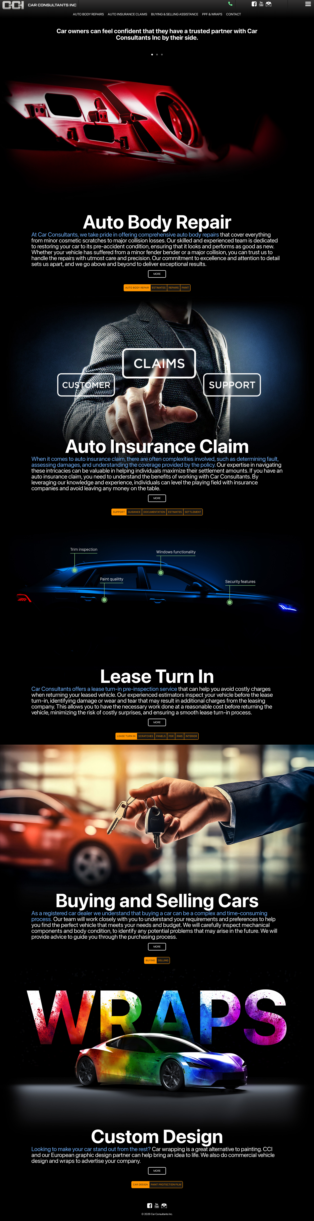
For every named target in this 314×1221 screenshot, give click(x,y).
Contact (233, 14)
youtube (261, 3)
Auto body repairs (88, 14)
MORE (157, 273)
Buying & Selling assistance (174, 14)
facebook (254, 3)
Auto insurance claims (127, 14)
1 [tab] (152, 54)
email (268, 3)
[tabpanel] (157, 34)
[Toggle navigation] (308, 4)
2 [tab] (157, 54)
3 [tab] (162, 54)
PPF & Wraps (212, 14)
